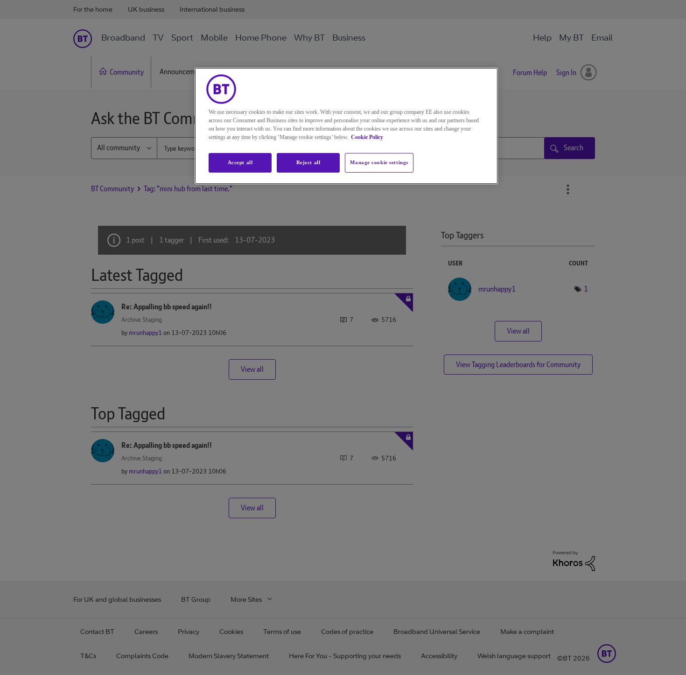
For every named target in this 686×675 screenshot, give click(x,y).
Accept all (240, 162)
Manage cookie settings (379, 162)
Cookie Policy (367, 137)
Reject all (308, 162)
